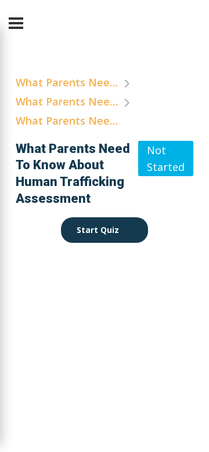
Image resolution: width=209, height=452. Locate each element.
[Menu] (16, 23)
